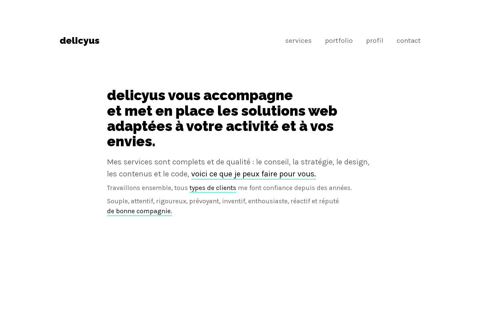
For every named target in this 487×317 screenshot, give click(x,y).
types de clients (212, 188)
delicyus (79, 40)
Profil (374, 40)
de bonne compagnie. (139, 211)
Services (298, 40)
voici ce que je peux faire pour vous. (253, 173)
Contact (409, 40)
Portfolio (339, 40)
